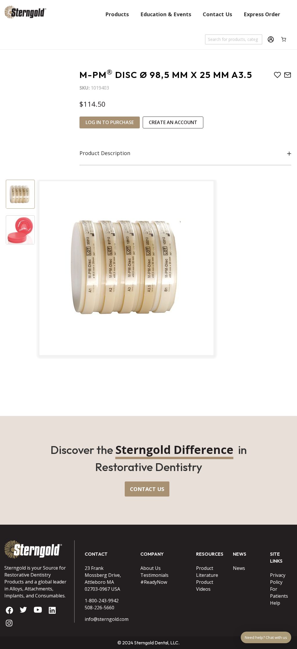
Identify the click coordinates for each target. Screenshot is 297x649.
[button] (20, 194)
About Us (150, 568)
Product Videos (204, 585)
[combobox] (234, 39)
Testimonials (154, 575)
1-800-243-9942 (102, 600)
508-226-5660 (99, 607)
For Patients (279, 592)
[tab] (185, 153)
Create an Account (173, 122)
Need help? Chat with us (266, 637)
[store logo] (25, 26)
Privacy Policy (277, 578)
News (239, 568)
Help (275, 603)
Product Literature (207, 571)
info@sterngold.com (105, 619)
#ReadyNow (153, 582)
